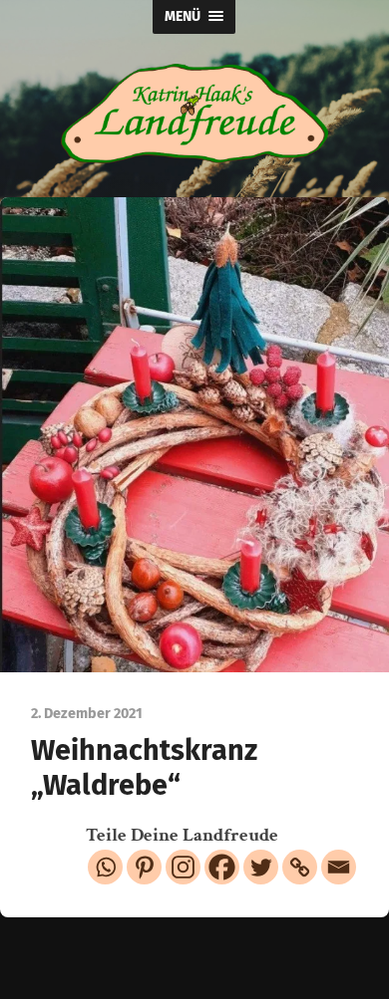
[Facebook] (221, 867)
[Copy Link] (299, 867)
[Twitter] (260, 867)
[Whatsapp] (105, 867)
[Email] (338, 867)
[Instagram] (183, 867)
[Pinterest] (144, 867)
